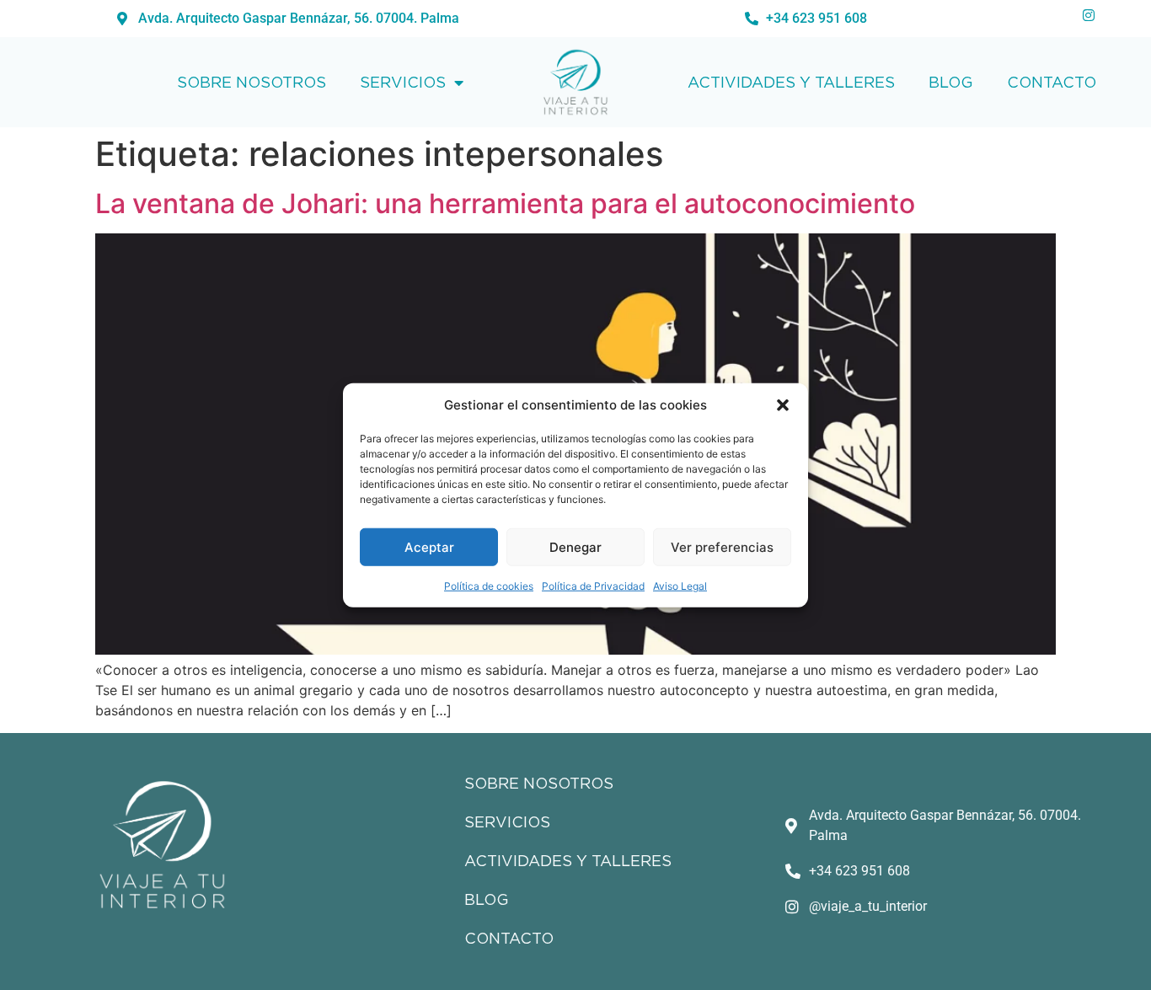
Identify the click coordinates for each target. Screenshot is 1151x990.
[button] (782, 405)
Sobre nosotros (251, 82)
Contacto (1051, 82)
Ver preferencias (722, 546)
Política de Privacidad (593, 586)
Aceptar (429, 546)
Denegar (575, 546)
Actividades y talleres (791, 82)
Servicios (403, 82)
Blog (951, 82)
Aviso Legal (680, 586)
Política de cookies (488, 586)
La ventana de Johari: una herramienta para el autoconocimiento (505, 203)
